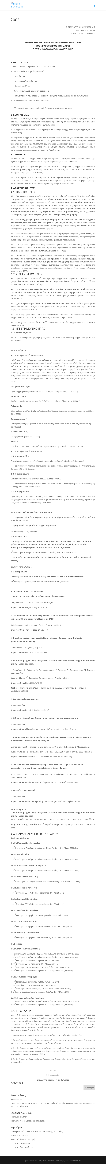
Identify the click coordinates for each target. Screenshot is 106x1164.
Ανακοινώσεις (16, 1099)
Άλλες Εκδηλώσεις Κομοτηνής (23, 1139)
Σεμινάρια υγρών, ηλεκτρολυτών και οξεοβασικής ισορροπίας (37, 1131)
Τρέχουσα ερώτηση (19, 1117)
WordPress (77, 1160)
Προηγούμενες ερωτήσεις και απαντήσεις (28, 1121)
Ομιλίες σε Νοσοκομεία (20, 1143)
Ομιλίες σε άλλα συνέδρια (22, 1147)
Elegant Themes (46, 1160)
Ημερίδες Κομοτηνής (19, 1135)
